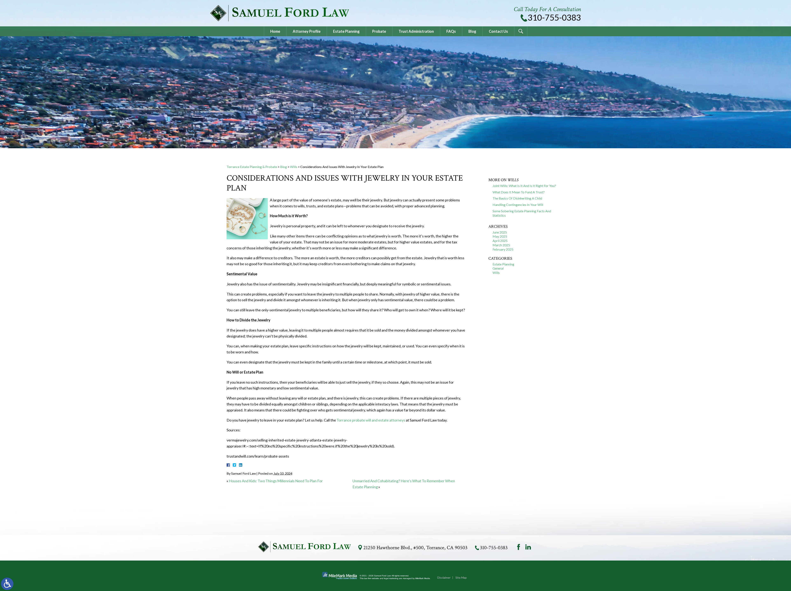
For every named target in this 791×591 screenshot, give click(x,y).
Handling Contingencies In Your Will (518, 205)
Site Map (461, 577)
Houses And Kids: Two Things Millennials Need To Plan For (276, 481)
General (498, 268)
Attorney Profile (307, 31)
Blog (472, 31)
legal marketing (391, 578)
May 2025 (500, 236)
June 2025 (500, 232)
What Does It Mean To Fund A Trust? (519, 192)
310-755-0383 (554, 17)
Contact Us (498, 31)
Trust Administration (416, 31)
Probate (379, 31)
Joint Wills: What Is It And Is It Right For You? (524, 186)
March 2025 (501, 245)
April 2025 (500, 241)
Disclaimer (443, 577)
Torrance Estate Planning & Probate (252, 167)
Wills (293, 167)
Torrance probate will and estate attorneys (371, 420)
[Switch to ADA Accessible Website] (7, 584)
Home (275, 31)
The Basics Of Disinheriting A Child (517, 198)
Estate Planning (346, 31)
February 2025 (503, 249)
